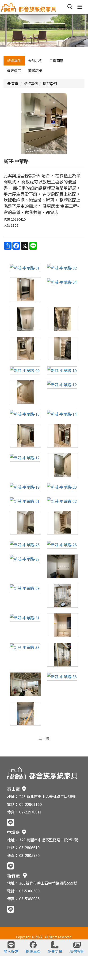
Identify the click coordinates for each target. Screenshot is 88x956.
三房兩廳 (56, 60)
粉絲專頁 (33, 951)
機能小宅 (35, 60)
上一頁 (44, 738)
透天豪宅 (14, 70)
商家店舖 (35, 70)
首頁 (14, 83)
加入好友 (11, 951)
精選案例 (14, 60)
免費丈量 (54, 951)
